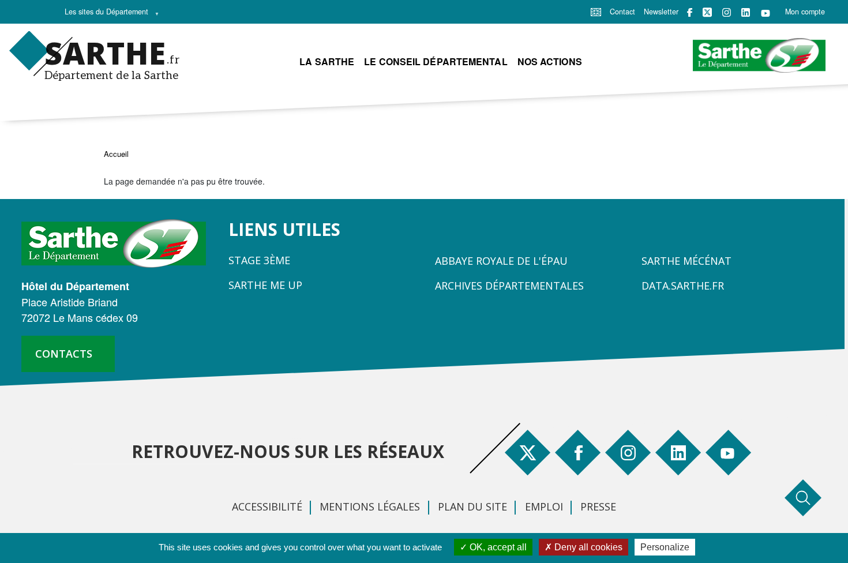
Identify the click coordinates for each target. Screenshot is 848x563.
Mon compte (805, 11)
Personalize (664, 547)
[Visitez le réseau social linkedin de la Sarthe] (745, 12)
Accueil (116, 153)
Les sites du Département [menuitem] (103, 14)
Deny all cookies (587, 547)
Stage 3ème (259, 260)
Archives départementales (509, 285)
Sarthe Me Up (265, 285)
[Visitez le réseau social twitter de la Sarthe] (707, 12)
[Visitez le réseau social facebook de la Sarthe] (689, 12)
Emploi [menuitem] (544, 506)
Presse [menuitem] (598, 506)
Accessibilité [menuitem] (267, 506)
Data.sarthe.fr (682, 285)
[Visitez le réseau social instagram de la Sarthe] (726, 12)
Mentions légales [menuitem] (370, 506)
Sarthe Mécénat (686, 261)
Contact (622, 11)
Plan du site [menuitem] (472, 506)
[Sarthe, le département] (118, 242)
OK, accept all (497, 547)
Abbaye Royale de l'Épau (501, 261)
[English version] (596, 11)
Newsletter (661, 11)
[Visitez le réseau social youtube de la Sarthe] (765, 12)
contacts (63, 354)
